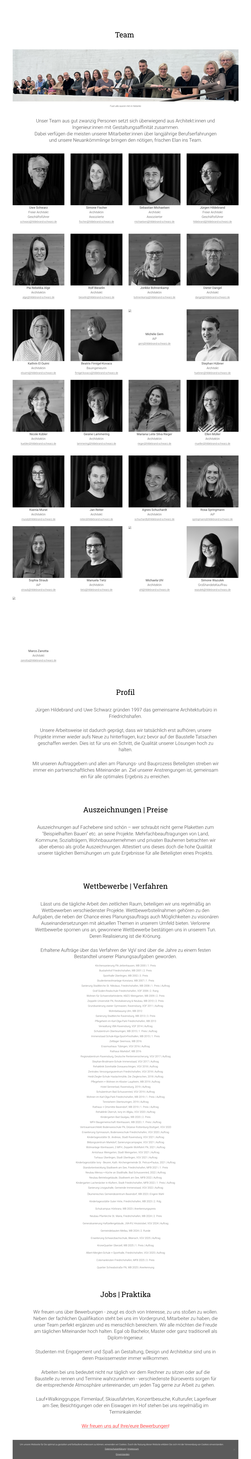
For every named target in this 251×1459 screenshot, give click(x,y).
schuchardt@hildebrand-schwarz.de (155, 519)
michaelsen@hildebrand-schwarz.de (154, 221)
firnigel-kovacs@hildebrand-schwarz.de (96, 372)
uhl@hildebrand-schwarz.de (154, 589)
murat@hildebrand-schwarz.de (38, 519)
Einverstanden (122, 1454)
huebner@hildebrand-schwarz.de (212, 372)
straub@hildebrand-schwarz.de (38, 589)
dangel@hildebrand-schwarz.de (212, 297)
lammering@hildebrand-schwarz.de (96, 443)
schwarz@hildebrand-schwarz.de (38, 221)
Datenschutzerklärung (115, 1449)
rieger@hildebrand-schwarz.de (154, 443)
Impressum (133, 1449)
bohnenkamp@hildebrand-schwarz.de (154, 297)
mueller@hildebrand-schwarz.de (212, 443)
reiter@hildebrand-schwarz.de (96, 519)
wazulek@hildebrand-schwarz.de (212, 589)
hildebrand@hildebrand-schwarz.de (212, 221)
